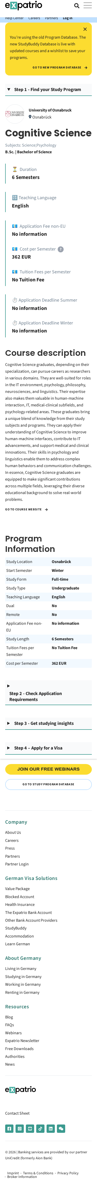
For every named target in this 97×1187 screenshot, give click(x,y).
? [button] (61, 249)
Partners (51, 18)
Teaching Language (23, 597)
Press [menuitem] (10, 848)
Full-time (60, 579)
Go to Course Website (24, 509)
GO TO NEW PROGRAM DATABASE (57, 67)
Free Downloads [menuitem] (19, 1049)
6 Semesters (62, 639)
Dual (10, 606)
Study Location (19, 562)
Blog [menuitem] (9, 1017)
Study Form (16, 579)
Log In (67, 18)
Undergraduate (65, 588)
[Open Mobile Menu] (88, 6)
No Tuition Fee (64, 648)
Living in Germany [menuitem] (20, 968)
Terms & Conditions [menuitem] (38, 1173)
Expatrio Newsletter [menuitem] (22, 1041)
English (58, 597)
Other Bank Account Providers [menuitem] (31, 920)
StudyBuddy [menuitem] (15, 928)
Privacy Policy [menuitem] (68, 1173)
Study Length (17, 639)
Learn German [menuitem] (17, 944)
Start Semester (19, 570)
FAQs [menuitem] (9, 1025)
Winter (58, 570)
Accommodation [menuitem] (19, 936)
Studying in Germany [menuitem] (23, 977)
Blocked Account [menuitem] (19, 897)
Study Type (15, 588)
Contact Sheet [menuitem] (17, 1113)
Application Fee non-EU (24, 627)
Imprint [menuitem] (13, 1173)
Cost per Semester (22, 663)
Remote (13, 614)
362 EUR (59, 663)
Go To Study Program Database (48, 784)
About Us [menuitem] (13, 832)
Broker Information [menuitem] (22, 1177)
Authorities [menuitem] (15, 1056)
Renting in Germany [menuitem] (22, 992)
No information (65, 623)
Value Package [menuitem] (17, 889)
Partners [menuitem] (12, 856)
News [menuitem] (10, 1064)
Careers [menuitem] (12, 840)
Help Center (14, 18)
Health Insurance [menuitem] (20, 904)
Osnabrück (61, 562)
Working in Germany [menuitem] (23, 984)
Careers (34, 18)
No (54, 606)
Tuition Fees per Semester (20, 651)
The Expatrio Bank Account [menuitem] (28, 912)
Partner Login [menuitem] (17, 864)
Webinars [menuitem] (13, 1033)
